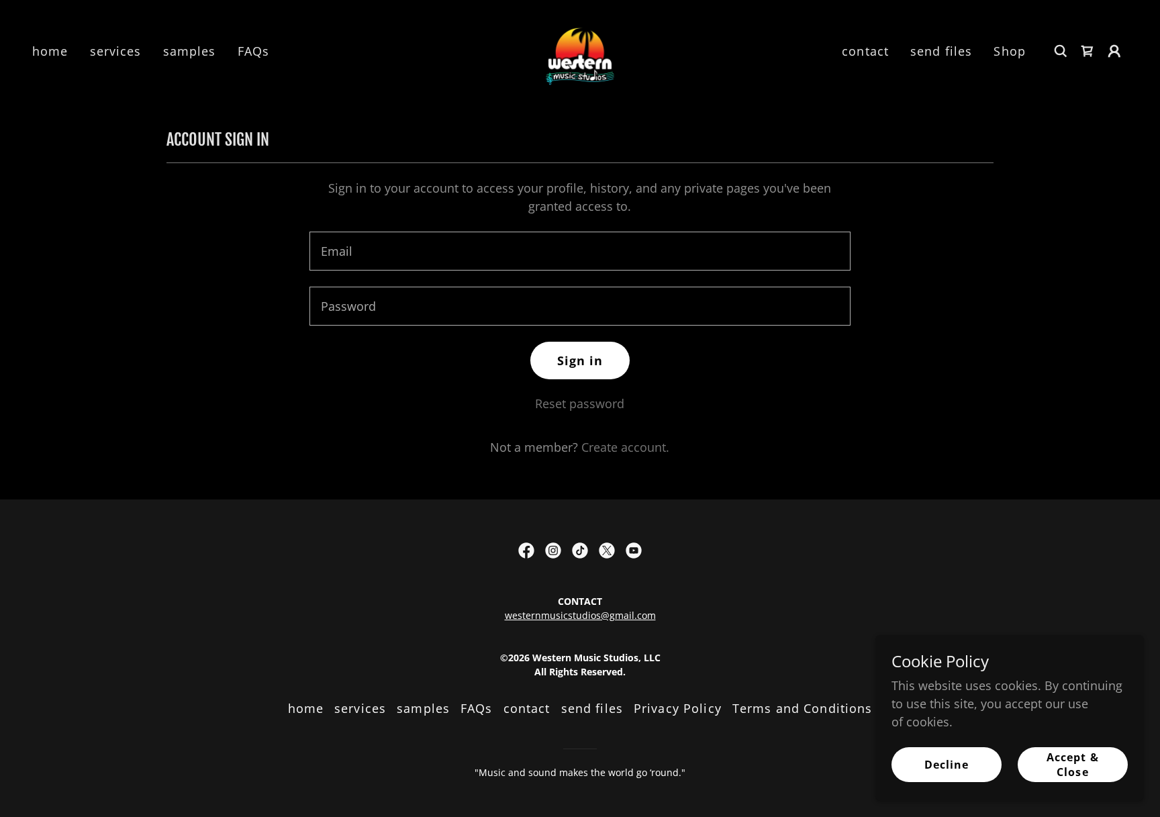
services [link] (116, 51)
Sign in (580, 360)
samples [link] (189, 51)
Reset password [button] (579, 403)
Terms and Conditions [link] (802, 708)
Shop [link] (1010, 51)
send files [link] (941, 51)
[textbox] (579, 251)
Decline (946, 764)
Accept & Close (1072, 764)
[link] (580, 50)
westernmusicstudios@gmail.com (580, 615)
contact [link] (865, 51)
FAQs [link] (254, 51)
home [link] (50, 51)
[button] (1114, 51)
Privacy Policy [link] (678, 708)
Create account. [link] (625, 447)
